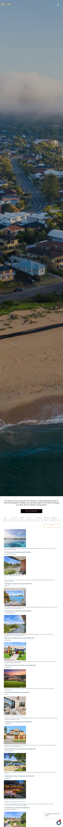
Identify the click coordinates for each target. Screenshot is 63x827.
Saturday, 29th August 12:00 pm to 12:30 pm (14, 716)
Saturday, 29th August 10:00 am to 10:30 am (14, 799)
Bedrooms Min (39, 517)
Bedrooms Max (47, 517)
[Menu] (58, 4)
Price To (29, 517)
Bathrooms (54, 517)
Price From (22, 517)
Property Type (14, 517)
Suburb (4, 517)
